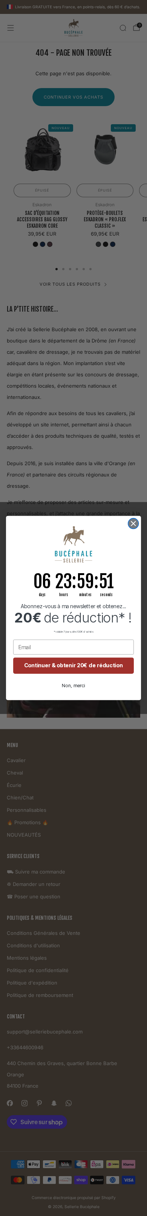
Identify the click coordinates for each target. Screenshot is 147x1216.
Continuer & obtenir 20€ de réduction (73, 665)
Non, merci (73, 685)
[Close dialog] (133, 523)
